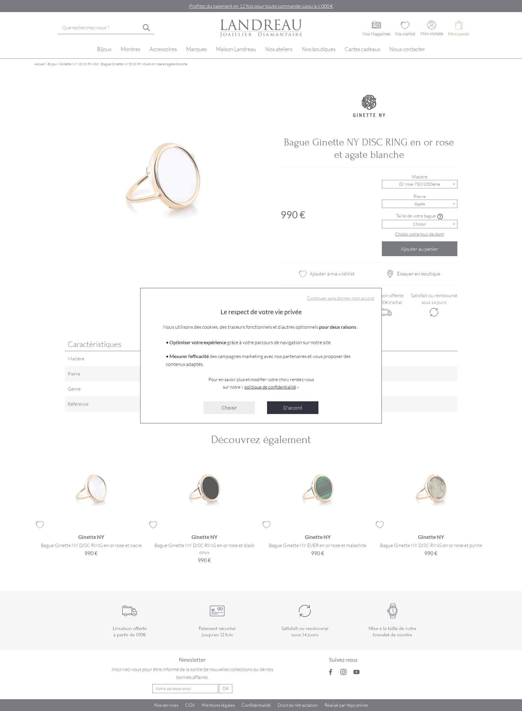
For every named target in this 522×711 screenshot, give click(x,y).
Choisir (229, 407)
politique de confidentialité (270, 387)
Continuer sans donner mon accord (340, 298)
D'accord (292, 407)
